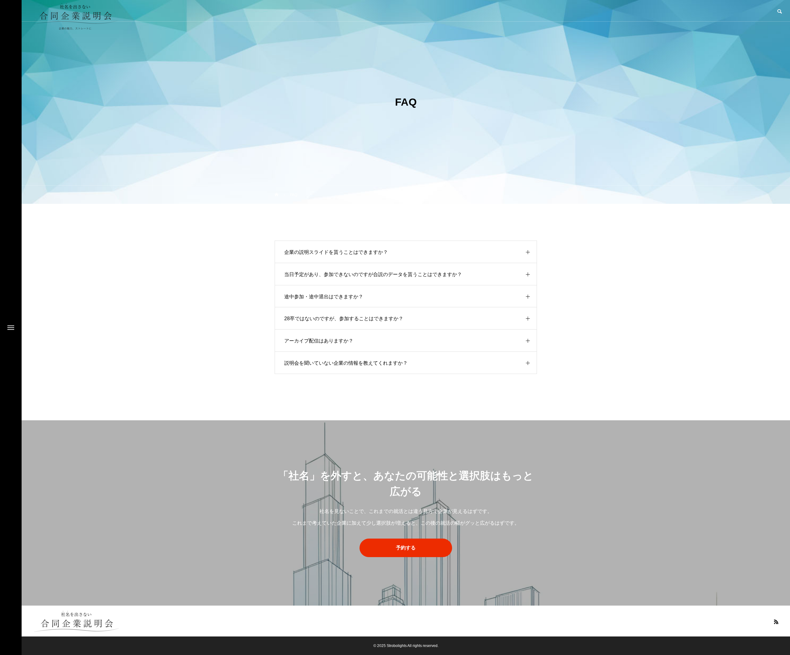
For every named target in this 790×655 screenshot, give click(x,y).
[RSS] (776, 622)
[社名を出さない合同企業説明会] (76, 621)
